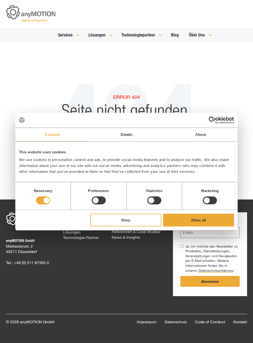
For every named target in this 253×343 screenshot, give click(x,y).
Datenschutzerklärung (215, 270)
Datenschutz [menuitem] (176, 321)
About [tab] (200, 134)
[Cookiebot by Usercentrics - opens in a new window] (212, 120)
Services (66, 34)
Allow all (198, 220)
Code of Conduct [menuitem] (210, 321)
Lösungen (97, 34)
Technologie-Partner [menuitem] (81, 237)
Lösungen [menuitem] (72, 232)
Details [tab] (127, 134)
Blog (175, 34)
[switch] (99, 200)
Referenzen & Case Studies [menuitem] (136, 231)
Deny (125, 220)
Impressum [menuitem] (147, 321)
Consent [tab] (52, 134)
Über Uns (197, 34)
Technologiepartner (138, 34)
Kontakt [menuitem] (240, 321)
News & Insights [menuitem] (126, 237)
